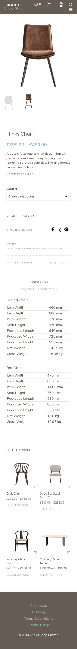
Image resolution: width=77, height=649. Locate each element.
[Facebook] (54, 230)
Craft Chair (13, 493)
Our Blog (38, 612)
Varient (12, 189)
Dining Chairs (55, 248)
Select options (17, 505)
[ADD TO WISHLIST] (35, 489)
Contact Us (38, 606)
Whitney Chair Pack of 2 (15, 561)
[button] (37, 4)
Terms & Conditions (38, 618)
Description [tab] (39, 282)
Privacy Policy (38, 625)
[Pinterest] (67, 230)
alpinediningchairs (33, 248)
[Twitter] (61, 230)
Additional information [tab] (39, 289)
